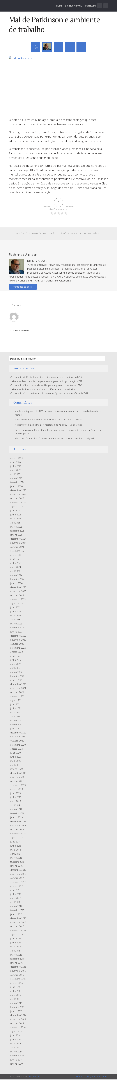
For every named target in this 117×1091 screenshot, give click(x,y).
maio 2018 (15, 849)
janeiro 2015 (16, 1011)
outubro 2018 (17, 829)
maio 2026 (15, 470)
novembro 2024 (18, 542)
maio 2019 (15, 801)
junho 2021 (15, 708)
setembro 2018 (18, 833)
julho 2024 (15, 558)
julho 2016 (15, 938)
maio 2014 (15, 1043)
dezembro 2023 (18, 587)
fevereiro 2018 (17, 861)
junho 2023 (15, 611)
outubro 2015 (17, 974)
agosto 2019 (16, 789)
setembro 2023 (18, 599)
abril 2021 (15, 716)
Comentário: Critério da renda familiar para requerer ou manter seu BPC (46, 385)
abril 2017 (15, 902)
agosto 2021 (16, 700)
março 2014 (16, 1051)
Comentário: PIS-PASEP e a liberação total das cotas (56, 419)
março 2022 (16, 672)
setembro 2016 (18, 930)
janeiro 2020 (16, 768)
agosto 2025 (16, 506)
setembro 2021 (18, 696)
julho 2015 (15, 986)
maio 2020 (15, 760)
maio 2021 (15, 712)
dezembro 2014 (18, 1015)
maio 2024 (15, 567)
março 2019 (16, 809)
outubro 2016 (17, 926)
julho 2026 (15, 462)
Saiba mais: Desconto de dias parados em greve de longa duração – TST (46, 381)
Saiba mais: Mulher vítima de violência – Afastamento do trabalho (42, 389)
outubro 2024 (17, 547)
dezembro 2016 (18, 918)
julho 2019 (15, 793)
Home (59, 5)
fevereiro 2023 (17, 627)
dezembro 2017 (18, 869)
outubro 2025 (17, 498)
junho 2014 (15, 1039)
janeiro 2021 (16, 728)
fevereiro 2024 (17, 579)
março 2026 (16, 478)
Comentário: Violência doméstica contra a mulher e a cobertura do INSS (46, 377)
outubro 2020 (17, 740)
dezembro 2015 (18, 966)
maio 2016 (15, 946)
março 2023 (16, 623)
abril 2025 (15, 522)
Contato (90, 5)
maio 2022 (15, 664)
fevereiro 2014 (17, 1055)
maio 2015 (15, 995)
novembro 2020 (18, 736)
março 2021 (16, 720)
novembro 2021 (18, 688)
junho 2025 (15, 514)
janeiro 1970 (16, 1063)
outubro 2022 (17, 643)
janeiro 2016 (16, 962)
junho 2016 (15, 942)
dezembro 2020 (18, 732)
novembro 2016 (18, 922)
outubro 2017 (17, 877)
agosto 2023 (16, 603)
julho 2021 (15, 704)
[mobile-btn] (99, 5)
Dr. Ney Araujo (73, 5)
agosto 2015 (16, 983)
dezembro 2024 (18, 538)
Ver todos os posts (22, 286)
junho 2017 (15, 894)
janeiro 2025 (16, 534)
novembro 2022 (18, 639)
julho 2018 (15, 841)
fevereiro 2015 (17, 1007)
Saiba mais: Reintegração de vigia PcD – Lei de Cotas (56, 424)
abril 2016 (15, 950)
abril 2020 (15, 765)
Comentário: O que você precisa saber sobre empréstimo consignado (60, 438)
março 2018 (16, 857)
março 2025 (16, 526)
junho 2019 (15, 797)
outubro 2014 (17, 1023)
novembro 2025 (18, 494)
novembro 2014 (18, 1019)
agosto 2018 (16, 837)
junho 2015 (15, 991)
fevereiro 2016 (17, 958)
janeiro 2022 (16, 680)
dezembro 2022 (18, 635)
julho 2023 (15, 607)
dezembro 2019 (18, 773)
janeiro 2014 (16, 1059)
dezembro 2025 (18, 490)
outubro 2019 (17, 781)
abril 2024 (15, 571)
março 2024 (16, 575)
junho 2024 (15, 563)
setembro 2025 (18, 502)
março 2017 (16, 906)
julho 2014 (15, 1035)
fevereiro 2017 (17, 910)
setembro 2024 (18, 550)
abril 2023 (15, 619)
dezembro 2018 (18, 821)
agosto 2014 (16, 1031)
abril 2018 (15, 853)
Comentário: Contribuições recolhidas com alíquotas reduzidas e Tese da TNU (49, 393)
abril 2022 (15, 668)
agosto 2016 (16, 934)
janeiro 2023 (16, 631)
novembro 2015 (18, 970)
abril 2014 (15, 1047)
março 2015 (16, 1003)
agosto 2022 (16, 651)
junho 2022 (15, 659)
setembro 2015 (18, 978)
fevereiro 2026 (17, 482)
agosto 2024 (16, 555)
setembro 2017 (18, 882)
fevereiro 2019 (17, 813)
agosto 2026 (16, 458)
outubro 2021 (17, 692)
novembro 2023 (18, 591)
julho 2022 (15, 656)
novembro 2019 (18, 777)
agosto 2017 (16, 886)
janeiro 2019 (16, 817)
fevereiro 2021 (17, 724)
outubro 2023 (17, 595)
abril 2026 (15, 474)
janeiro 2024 (16, 583)
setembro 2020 (18, 744)
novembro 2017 (18, 874)
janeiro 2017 (16, 914)
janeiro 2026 (16, 486)
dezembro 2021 (18, 684)
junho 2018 (15, 845)
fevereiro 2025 (17, 530)
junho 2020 (15, 756)
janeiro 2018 (16, 865)
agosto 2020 (16, 748)
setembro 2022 (18, 647)
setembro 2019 (18, 785)
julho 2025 (15, 510)
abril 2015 (15, 999)
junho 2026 (15, 466)
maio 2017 (15, 898)
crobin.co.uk (33, 1076)
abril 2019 (15, 805)
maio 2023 (15, 615)
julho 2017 (15, 890)
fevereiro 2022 (17, 676)
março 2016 (16, 954)
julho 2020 (15, 752)
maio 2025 (15, 518)
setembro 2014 (18, 1027)
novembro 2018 (18, 825)
